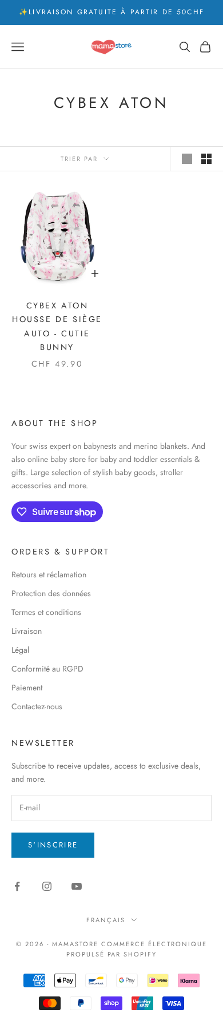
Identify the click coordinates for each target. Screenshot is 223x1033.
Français (105, 920)
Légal (20, 650)
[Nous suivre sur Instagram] (47, 886)
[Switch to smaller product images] (206, 159)
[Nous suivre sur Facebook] (17, 886)
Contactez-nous (36, 706)
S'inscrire (53, 844)
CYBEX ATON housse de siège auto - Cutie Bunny (57, 326)
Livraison (26, 631)
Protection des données (51, 593)
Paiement (26, 687)
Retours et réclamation (48, 574)
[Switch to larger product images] (187, 159)
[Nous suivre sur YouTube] (76, 886)
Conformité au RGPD (47, 668)
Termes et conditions (46, 612)
